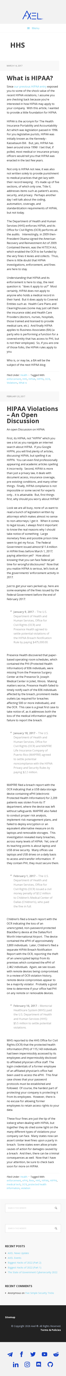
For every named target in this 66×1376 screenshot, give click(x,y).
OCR (47, 379)
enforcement (14, 379)
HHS (24, 379)
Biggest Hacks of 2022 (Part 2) (24, 1262)
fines (31, 1180)
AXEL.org (33, 15)
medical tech (14, 1184)
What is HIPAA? (30, 78)
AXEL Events (14, 1257)
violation (25, 1188)
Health (23, 375)
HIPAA (31, 379)
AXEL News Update (18, 1253)
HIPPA (40, 379)
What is (23, 382)
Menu (35, 28)
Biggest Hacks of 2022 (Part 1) (24, 1267)
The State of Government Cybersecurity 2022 (32, 1272)
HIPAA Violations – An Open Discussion (32, 414)
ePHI (25, 1180)
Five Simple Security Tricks (39, 1293)
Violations (12, 382)
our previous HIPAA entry (30, 86)
